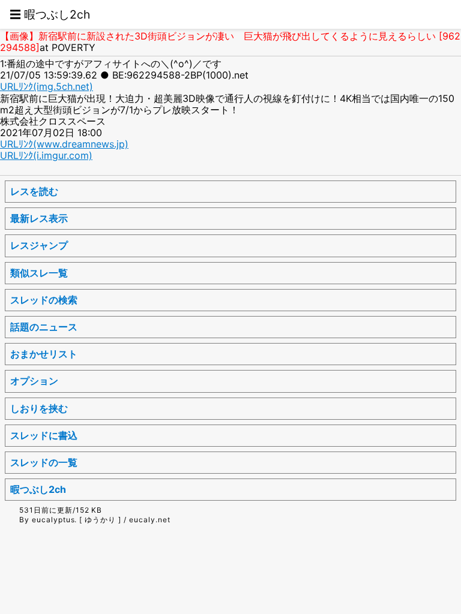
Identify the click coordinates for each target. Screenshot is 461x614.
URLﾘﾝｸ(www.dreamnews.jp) (64, 144)
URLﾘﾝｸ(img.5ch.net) (46, 86)
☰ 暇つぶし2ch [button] (50, 14)
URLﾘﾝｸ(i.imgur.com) (46, 155)
